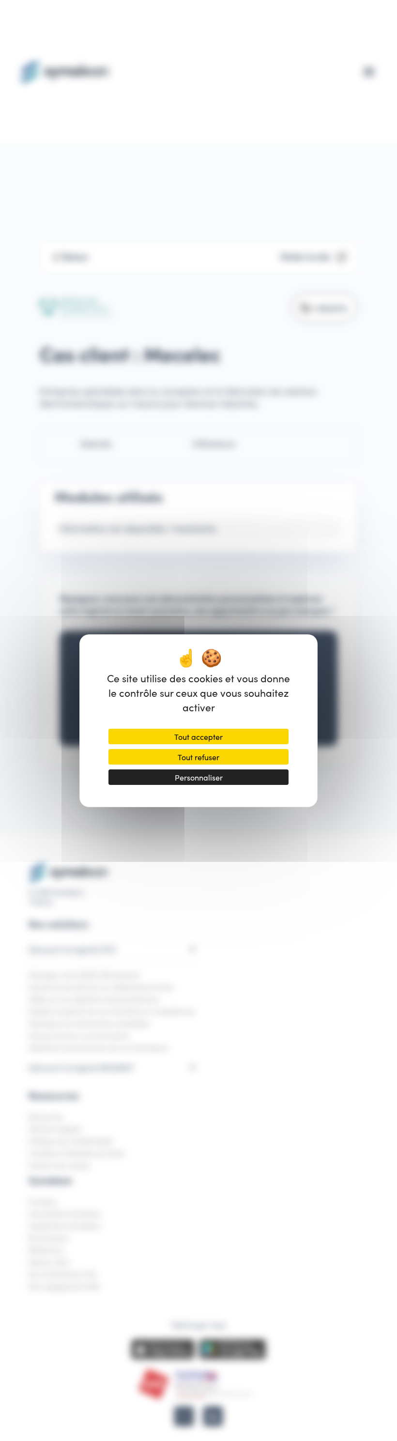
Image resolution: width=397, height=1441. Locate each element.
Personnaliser (199, 777)
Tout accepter (198, 736)
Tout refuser (198, 756)
